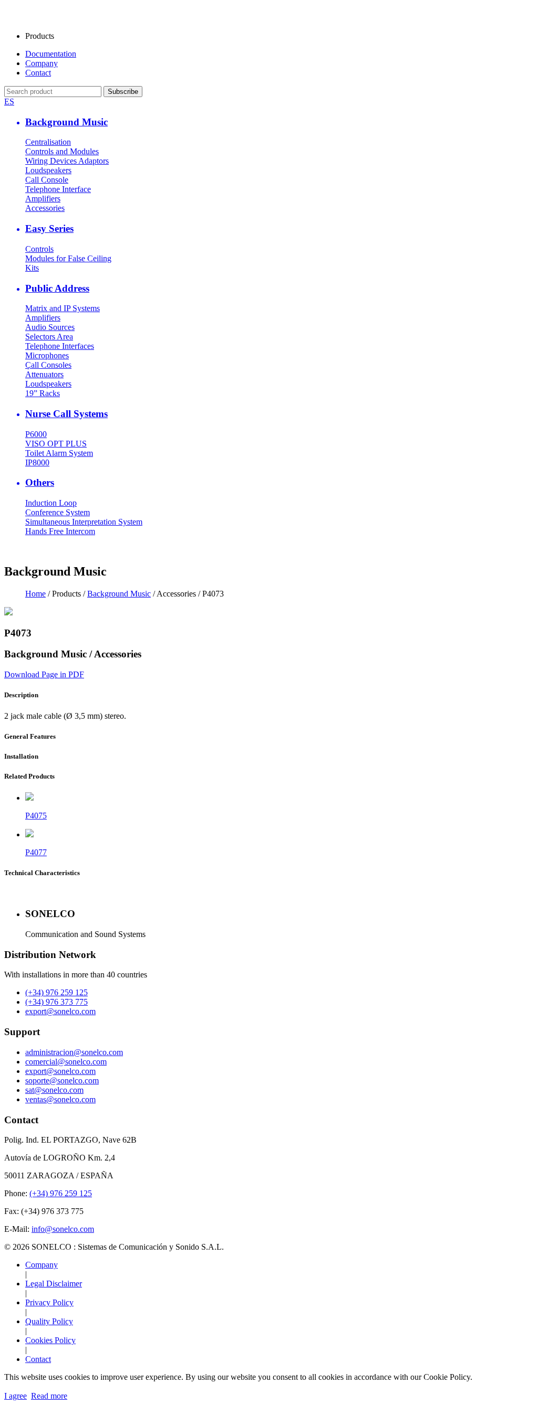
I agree (15, 1395)
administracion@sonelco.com (74, 1052)
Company (41, 63)
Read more (49, 1395)
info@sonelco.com (63, 1229)
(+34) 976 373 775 (56, 1001)
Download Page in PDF (44, 674)
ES (9, 101)
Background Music (119, 593)
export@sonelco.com (60, 1011)
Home (35, 593)
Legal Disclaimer (53, 1283)
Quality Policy (49, 1321)
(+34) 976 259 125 (56, 992)
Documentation (50, 53)
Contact (38, 72)
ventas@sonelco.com (60, 1099)
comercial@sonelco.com (66, 1061)
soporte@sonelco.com (62, 1080)
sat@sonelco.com (54, 1089)
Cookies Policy (50, 1340)
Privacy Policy (49, 1302)
